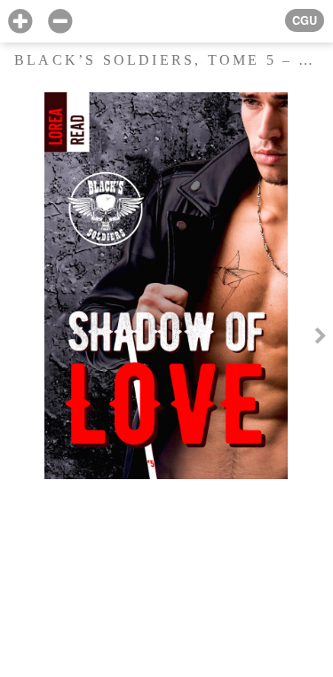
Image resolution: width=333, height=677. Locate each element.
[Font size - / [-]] (60, 21)
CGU (304, 20)
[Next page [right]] (320, 338)
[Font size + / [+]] (20, 21)
